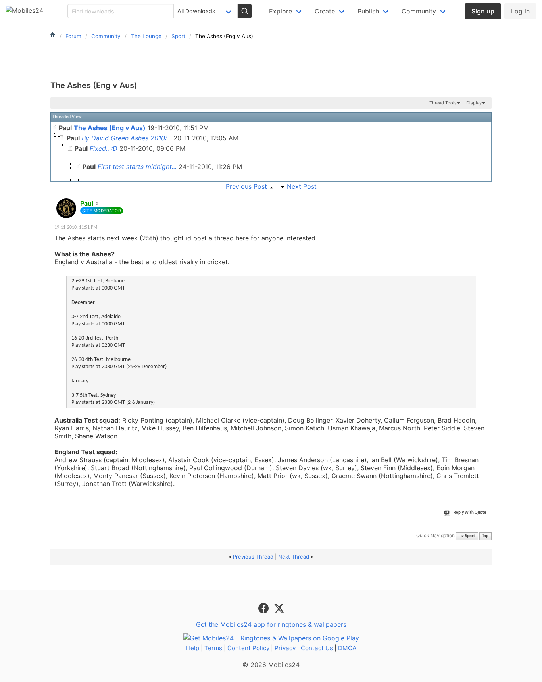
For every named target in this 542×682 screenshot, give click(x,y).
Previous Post (246, 186)
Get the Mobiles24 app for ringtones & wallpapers (271, 624)
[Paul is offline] (66, 208)
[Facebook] (264, 608)
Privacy (285, 648)
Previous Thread (253, 556)
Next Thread (293, 556)
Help (192, 648)
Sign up (482, 11)
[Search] (244, 11)
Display (474, 103)
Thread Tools (443, 103)
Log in (520, 11)
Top (485, 536)
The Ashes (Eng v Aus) (93, 85)
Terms (213, 648)
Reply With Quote (470, 513)
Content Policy (248, 648)
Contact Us (317, 648)
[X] (279, 608)
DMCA (347, 648)
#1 (485, 198)
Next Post (302, 186)
